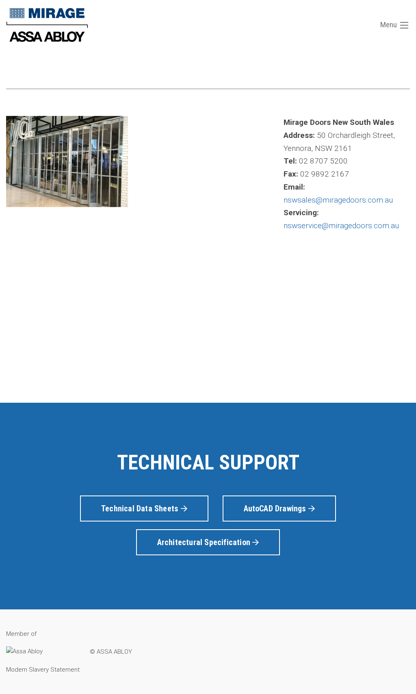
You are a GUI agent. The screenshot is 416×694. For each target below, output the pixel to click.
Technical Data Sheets (140, 508)
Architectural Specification (205, 542)
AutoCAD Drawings (276, 508)
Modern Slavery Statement (43, 669)
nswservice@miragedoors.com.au (341, 225)
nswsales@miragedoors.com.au (338, 200)
